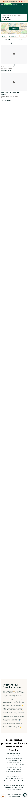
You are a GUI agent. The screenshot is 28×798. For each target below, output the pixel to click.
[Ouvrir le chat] (25, 795)
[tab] (7, 39)
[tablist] (14, 39)
